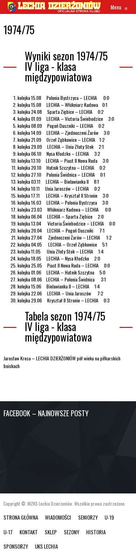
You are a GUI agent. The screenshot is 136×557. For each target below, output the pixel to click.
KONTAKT (29, 532)
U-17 (8, 532)
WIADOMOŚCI (58, 517)
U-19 (109, 517)
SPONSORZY (15, 546)
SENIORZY (88, 517)
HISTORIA (96, 532)
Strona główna (20, 517)
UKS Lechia (46, 546)
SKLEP (51, 532)
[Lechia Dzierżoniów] (53, 7)
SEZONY (71, 532)
